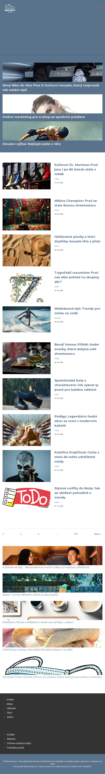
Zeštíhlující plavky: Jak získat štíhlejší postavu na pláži (38, 649)
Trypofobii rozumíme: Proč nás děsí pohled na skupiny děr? (76, 277)
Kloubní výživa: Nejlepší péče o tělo (32, 144)
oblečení (57, 318)
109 (75, 534)
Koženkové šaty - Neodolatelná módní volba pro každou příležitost (46, 567)
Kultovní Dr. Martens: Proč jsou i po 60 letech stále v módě (76, 169)
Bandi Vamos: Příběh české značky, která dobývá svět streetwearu (76, 349)
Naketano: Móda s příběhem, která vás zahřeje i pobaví (38, 622)
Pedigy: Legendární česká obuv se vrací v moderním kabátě (75, 421)
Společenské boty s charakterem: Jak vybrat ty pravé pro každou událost (76, 385)
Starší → (98, 534)
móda (56, 179)
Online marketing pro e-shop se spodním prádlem (44, 117)
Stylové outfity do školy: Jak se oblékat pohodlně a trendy (77, 492)
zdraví (56, 287)
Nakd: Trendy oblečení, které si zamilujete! (30, 594)
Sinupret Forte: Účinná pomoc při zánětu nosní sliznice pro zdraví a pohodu (52, 677)
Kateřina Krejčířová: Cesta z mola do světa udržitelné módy (76, 456)
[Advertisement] (52, 32)
